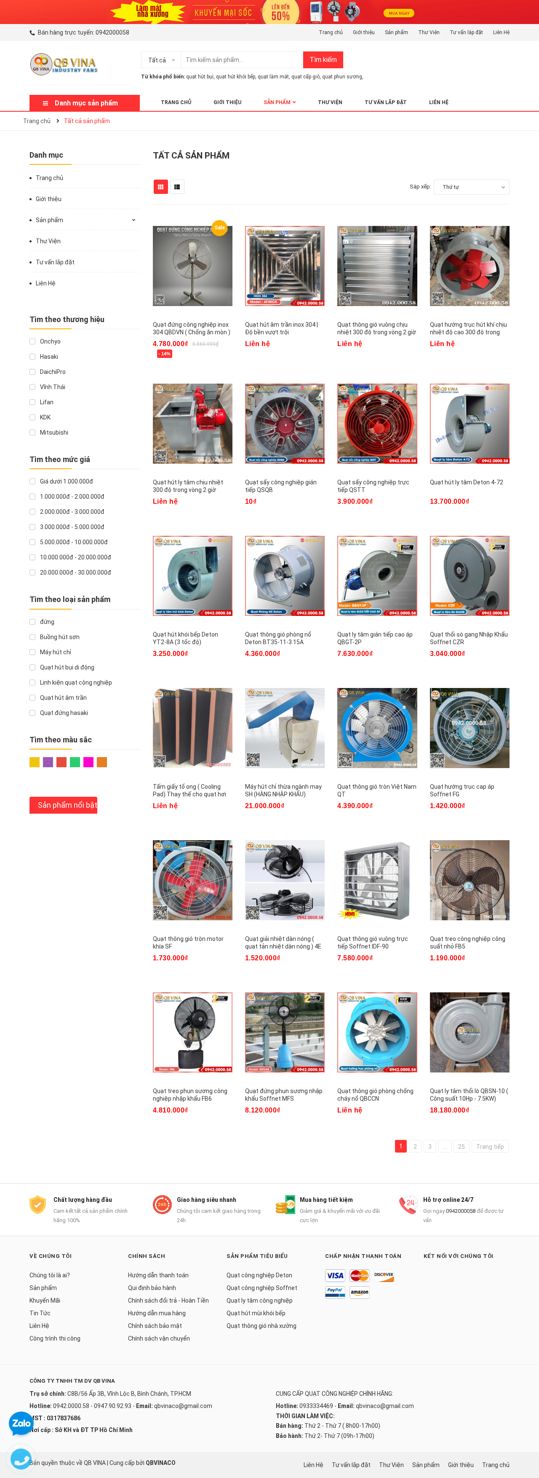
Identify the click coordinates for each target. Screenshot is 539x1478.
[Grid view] (161, 187)
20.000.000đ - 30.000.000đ (75, 572)
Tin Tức (40, 1313)
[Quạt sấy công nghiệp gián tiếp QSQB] (285, 423)
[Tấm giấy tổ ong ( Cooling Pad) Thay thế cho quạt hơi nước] (192, 728)
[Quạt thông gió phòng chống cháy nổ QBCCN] (377, 1032)
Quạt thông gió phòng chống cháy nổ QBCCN (375, 1095)
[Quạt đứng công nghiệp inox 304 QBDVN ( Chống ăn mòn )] (192, 266)
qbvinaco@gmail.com (183, 1406)
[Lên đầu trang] (524, 1438)
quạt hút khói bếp (235, 77)
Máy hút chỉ (55, 652)
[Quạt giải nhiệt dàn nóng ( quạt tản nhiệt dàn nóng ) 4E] (285, 880)
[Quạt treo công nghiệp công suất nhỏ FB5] (470, 880)
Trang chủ (331, 32)
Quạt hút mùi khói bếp (256, 1313)
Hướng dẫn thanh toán (158, 1275)
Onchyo (50, 341)
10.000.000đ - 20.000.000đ (75, 557)
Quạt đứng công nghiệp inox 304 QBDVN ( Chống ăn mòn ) (191, 328)
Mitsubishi (53, 432)
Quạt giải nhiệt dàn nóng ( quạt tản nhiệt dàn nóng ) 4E (283, 942)
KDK (45, 417)
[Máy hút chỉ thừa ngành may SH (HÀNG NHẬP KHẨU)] (285, 728)
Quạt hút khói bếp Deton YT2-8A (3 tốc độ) (185, 638)
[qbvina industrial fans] (269, 11)
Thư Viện (429, 32)
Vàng (36, 764)
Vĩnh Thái (52, 387)
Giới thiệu (364, 32)
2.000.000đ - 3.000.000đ (71, 511)
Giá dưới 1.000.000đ (66, 481)
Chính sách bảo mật (155, 1325)
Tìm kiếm (323, 60)
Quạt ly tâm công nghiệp (260, 1300)
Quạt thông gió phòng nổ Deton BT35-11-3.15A (278, 638)
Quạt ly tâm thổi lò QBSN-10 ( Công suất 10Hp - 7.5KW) (469, 1095)
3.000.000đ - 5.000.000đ (71, 527)
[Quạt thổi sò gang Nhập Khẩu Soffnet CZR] (470, 575)
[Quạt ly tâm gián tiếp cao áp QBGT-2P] (377, 575)
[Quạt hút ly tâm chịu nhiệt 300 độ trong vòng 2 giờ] (192, 423)
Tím (49, 764)
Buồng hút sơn (59, 637)
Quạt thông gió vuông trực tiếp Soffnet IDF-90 (372, 942)
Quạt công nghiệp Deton (259, 1275)
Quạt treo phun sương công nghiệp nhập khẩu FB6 (190, 1095)
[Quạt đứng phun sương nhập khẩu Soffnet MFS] (285, 1032)
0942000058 (112, 32)
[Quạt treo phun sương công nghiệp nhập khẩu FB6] (192, 1032)
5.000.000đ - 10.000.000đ (73, 542)
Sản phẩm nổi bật (67, 805)
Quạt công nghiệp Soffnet (262, 1288)
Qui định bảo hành (152, 1288)
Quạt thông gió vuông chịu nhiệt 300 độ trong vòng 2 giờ (376, 328)
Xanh (76, 764)
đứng (46, 621)
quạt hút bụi (199, 77)
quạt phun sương (342, 77)
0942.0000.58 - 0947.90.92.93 (92, 1406)
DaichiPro (52, 371)
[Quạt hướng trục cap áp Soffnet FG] (470, 728)
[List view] (177, 187)
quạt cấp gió (305, 77)
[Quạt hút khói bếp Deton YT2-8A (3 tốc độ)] (192, 575)
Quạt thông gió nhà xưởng (261, 1325)
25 (461, 1146)
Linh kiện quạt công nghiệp (75, 682)
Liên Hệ (501, 32)
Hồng (90, 764)
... (445, 1146)
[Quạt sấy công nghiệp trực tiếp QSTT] (377, 423)
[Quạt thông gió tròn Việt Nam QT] (377, 728)
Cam (103, 764)
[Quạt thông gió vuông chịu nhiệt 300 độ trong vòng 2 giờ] (377, 266)
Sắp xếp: (420, 186)
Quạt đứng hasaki (63, 712)
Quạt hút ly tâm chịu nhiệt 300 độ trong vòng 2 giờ (188, 486)
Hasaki (48, 356)
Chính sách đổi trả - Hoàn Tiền (168, 1300)
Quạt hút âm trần (63, 697)
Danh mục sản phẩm (86, 103)
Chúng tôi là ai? (49, 1275)
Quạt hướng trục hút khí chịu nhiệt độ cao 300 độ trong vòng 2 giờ (468, 332)
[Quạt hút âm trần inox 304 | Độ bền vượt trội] (285, 266)
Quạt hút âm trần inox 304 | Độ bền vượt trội (281, 328)
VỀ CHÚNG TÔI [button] (50, 1256)
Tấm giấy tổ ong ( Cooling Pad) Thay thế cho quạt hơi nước (189, 794)
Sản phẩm (396, 32)
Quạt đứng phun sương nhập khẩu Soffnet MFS (284, 1095)
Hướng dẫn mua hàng (157, 1313)
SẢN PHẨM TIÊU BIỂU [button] (257, 1256)
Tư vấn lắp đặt (466, 32)
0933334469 (316, 1406)
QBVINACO (161, 1462)
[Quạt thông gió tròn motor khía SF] (192, 880)
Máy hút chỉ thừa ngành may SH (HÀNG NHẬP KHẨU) (283, 790)
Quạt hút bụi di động (66, 667)
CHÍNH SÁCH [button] (146, 1256)
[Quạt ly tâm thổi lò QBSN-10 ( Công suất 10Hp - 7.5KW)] (470, 1032)
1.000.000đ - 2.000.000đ (71, 496)
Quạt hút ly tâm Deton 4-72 (466, 482)
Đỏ (63, 764)
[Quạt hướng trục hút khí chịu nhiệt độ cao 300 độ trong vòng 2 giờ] (470, 266)
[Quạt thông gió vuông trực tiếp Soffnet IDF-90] (377, 880)
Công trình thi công (54, 1338)
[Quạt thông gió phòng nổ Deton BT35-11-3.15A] (285, 575)
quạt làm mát (273, 77)
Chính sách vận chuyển (159, 1338)
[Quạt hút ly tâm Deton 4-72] (470, 423)
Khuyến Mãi (44, 1300)
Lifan (46, 402)
